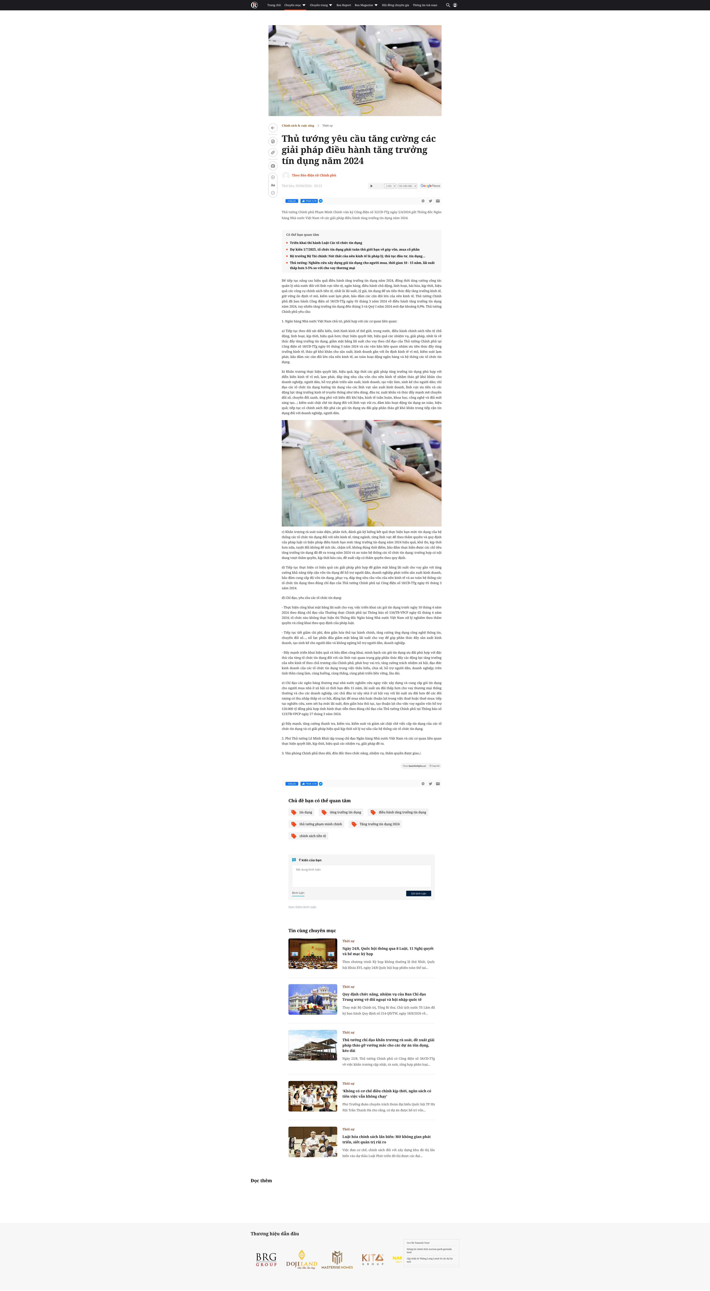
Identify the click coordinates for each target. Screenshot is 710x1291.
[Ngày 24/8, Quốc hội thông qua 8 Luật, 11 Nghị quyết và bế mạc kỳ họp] (312, 953)
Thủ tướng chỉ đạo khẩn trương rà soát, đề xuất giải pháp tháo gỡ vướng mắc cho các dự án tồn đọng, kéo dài (388, 1045)
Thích (311, 201)
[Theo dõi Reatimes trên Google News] (430, 186)
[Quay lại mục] (272, 127)
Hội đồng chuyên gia (395, 5)
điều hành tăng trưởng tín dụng (402, 812)
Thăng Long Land (429, 1258)
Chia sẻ (292, 201)
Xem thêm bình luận (302, 907)
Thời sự (327, 125)
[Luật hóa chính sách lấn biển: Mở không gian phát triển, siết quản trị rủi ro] (312, 1142)
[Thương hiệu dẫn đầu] (340, 1259)
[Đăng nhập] (455, 6)
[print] (272, 166)
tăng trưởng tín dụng (345, 812)
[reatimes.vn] (254, 5)
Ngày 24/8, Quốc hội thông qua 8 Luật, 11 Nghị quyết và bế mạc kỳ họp (388, 951)
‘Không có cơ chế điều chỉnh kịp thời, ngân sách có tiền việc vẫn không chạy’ (386, 1094)
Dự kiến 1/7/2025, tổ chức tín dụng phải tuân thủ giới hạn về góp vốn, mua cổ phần (355, 249)
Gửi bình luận (418, 893)
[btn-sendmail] (438, 201)
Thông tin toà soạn (425, 5)
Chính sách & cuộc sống (298, 125)
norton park (436, 1249)
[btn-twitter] (430, 201)
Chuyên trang (319, 5)
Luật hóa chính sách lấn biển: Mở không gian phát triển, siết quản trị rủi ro (386, 1139)
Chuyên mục (292, 5)
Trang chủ (274, 5)
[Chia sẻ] (272, 141)
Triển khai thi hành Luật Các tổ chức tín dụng (326, 243)
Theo (421, 766)
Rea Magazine (364, 5)
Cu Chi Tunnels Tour (418, 1242)
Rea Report (344, 5)
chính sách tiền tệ (313, 836)
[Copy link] (272, 152)
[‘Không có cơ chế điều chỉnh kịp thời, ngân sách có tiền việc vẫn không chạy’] (312, 1096)
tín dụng (306, 812)
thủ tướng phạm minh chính (321, 824)
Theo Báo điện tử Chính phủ (314, 175)
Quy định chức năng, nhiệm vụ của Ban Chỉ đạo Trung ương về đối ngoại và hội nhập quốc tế (384, 997)
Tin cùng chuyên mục (312, 931)
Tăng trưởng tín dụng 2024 (380, 824)
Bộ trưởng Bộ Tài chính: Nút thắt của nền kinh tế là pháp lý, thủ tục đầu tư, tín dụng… (357, 256)
